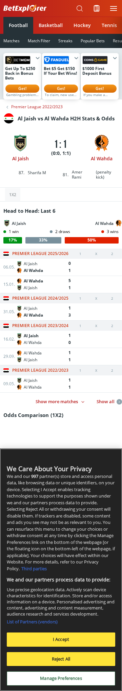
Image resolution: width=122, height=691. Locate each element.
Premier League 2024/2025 (40, 298)
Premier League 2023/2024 (40, 325)
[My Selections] (96, 8)
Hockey (82, 25)
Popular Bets (93, 41)
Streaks (65, 41)
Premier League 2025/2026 (40, 253)
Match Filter (39, 41)
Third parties (34, 569)
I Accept (61, 639)
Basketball (51, 25)
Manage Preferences (61, 678)
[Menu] (113, 8)
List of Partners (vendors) (32, 622)
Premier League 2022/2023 (37, 107)
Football (18, 25)
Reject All (61, 659)
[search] (79, 8)
